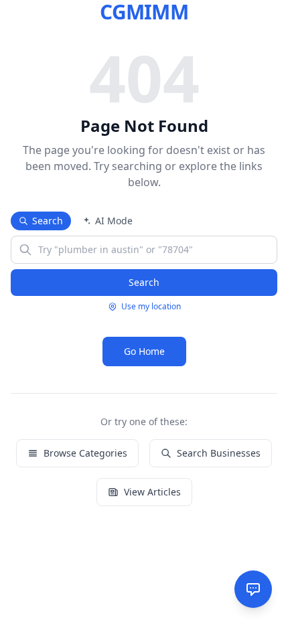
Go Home (144, 351)
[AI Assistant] (253, 589)
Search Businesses (219, 453)
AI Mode (114, 220)
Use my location (151, 306)
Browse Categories (85, 453)
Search (47, 220)
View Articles (152, 491)
